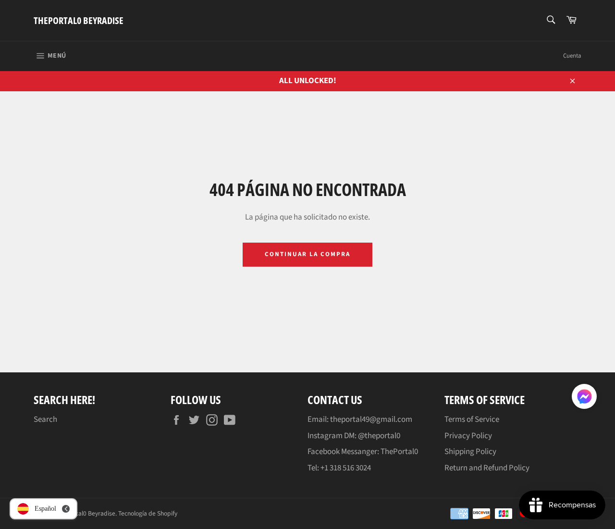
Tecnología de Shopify (147, 513)
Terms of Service (471, 419)
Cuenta (572, 55)
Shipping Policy (470, 451)
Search (45, 419)
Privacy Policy (468, 436)
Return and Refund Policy (486, 468)
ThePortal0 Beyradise (78, 20)
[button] (584, 398)
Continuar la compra (307, 254)
